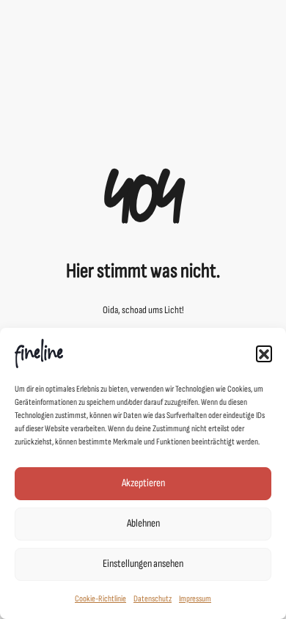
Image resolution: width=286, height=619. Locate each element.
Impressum (195, 598)
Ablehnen (143, 523)
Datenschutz (152, 598)
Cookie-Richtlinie (100, 598)
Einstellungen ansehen (143, 564)
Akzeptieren (143, 483)
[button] (264, 353)
